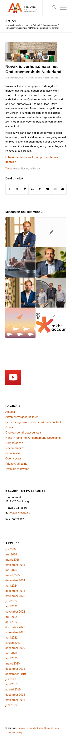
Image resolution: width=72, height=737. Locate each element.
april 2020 (11, 658)
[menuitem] (52, 8)
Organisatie (12, 453)
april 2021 (11, 637)
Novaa (16, 168)
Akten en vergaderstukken (21, 417)
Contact (10, 427)
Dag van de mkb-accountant (23, 432)
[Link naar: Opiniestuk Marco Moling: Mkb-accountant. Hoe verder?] (20, 232)
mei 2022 (11, 616)
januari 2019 (13, 689)
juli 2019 (10, 679)
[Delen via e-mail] (62, 189)
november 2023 (15, 596)
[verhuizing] (31, 52)
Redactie (54, 78)
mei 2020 (11, 653)
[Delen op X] (17, 189)
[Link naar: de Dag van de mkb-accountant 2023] (51, 323)
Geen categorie (35, 78)
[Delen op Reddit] (55, 189)
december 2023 (15, 590)
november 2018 (15, 699)
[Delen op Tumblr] (40, 189)
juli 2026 (10, 549)
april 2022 (11, 622)
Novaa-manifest (15, 448)
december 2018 (15, 694)
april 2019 (11, 684)
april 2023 (11, 606)
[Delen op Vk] (47, 189)
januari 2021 (13, 642)
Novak (24, 168)
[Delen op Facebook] (9, 189)
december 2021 (15, 627)
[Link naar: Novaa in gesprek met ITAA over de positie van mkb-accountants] (51, 293)
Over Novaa (13, 458)
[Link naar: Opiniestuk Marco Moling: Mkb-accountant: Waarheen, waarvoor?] (51, 262)
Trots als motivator (17, 468)
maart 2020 (12, 663)
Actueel (10, 21)
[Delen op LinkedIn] (32, 189)
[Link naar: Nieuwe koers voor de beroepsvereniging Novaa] (20, 323)
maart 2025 (12, 575)
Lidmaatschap (14, 442)
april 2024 (11, 585)
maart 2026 (12, 559)
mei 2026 (11, 554)
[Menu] (61, 8)
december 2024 (15, 580)
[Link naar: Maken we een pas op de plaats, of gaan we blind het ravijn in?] (20, 293)
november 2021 (15, 632)
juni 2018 (11, 705)
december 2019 (15, 668)
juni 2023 (11, 601)
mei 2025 (11, 570)
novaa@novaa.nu (19, 512)
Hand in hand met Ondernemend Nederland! (33, 437)
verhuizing (35, 168)
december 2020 (15, 647)
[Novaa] (29, 8)
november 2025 (15, 564)
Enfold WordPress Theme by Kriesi (42, 728)
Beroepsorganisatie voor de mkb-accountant (33, 422)
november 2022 (15, 611)
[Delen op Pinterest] (24, 189)
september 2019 (15, 673)
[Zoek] (52, 8)
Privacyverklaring (16, 463)
